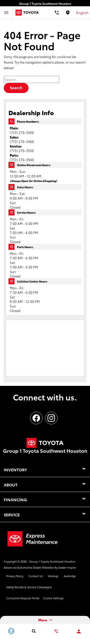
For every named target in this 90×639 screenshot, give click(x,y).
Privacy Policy (14, 576)
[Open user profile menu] (79, 631)
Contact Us (35, 576)
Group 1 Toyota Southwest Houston (52, 561)
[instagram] (51, 418)
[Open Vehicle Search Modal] (33, 630)
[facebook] (36, 418)
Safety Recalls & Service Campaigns (29, 587)
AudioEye (70, 576)
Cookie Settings (53, 598)
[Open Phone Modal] (56, 12)
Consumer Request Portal (22, 598)
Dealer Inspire (67, 567)
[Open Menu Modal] (6, 12)
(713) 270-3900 (22, 132)
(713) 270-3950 (22, 150)
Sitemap (53, 576)
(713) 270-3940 (22, 159)
